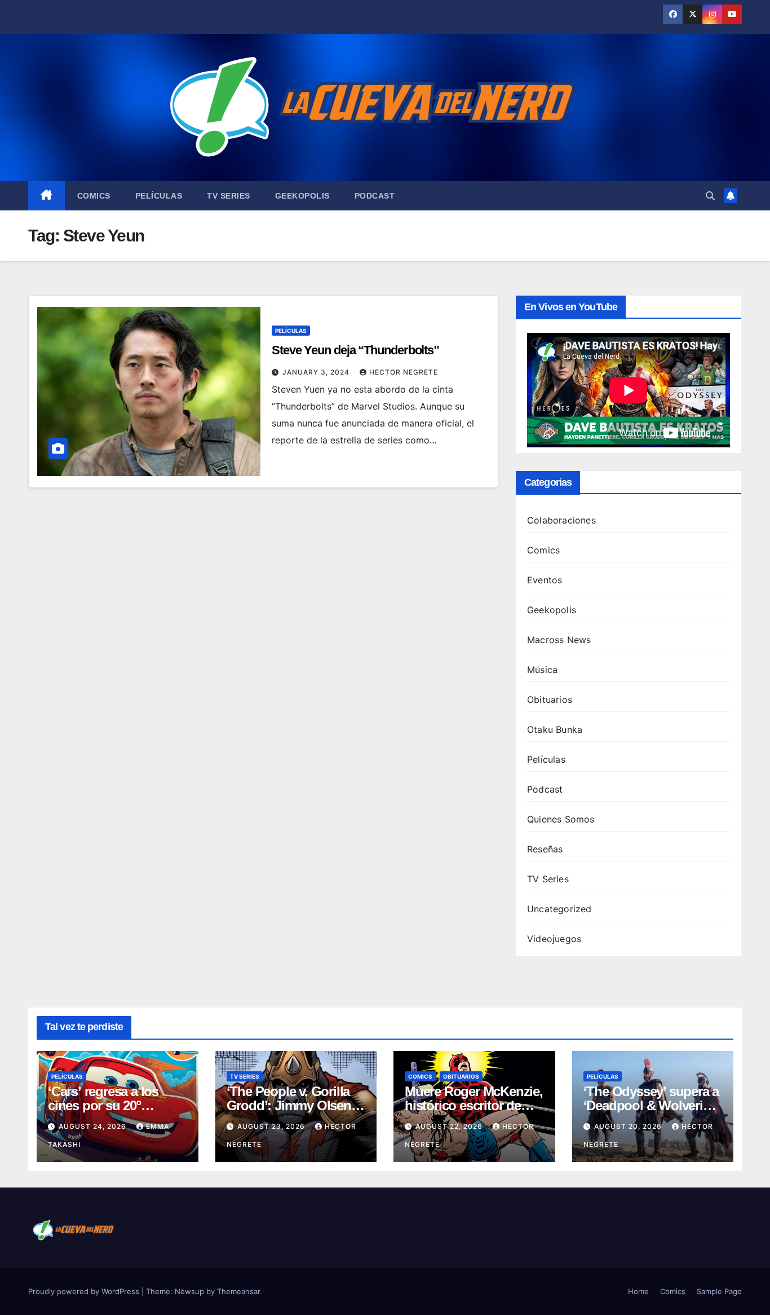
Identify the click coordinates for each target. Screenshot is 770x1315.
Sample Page (719, 1291)
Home (638, 1291)
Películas (159, 195)
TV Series (228, 195)
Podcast (375, 195)
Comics (93, 195)
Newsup (189, 1291)
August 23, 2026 (272, 1126)
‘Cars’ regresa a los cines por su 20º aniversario (103, 1105)
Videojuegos (554, 938)
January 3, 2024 (317, 372)
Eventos (544, 580)
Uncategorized (559, 908)
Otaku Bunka (554, 729)
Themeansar (238, 1291)
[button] (710, 195)
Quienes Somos (561, 819)
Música (542, 669)
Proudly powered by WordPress (84, 1291)
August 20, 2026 (629, 1126)
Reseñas (545, 849)
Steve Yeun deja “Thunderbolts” (355, 350)
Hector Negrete (403, 372)
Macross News (559, 639)
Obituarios (549, 699)
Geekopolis (302, 195)
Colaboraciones (561, 520)
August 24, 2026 (94, 1126)
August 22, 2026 (450, 1126)
